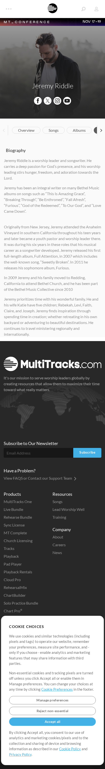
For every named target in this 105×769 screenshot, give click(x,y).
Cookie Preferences (57, 689)
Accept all (53, 721)
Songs (54, 130)
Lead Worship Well (68, 509)
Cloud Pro (12, 579)
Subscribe (87, 452)
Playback (11, 556)
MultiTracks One (18, 501)
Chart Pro (13, 610)
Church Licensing (18, 540)
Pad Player (13, 564)
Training (59, 517)
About (57, 537)
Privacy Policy (20, 754)
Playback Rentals (18, 571)
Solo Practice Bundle (21, 603)
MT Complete (15, 532)
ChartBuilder (15, 595)
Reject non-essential (53, 711)
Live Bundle (13, 509)
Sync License (14, 525)
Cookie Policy (70, 749)
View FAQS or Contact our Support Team (38, 478)
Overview (26, 130)
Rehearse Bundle (18, 517)
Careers (59, 544)
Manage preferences (52, 700)
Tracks (9, 548)
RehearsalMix (15, 587)
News (57, 552)
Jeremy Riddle (52, 85)
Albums (79, 130)
